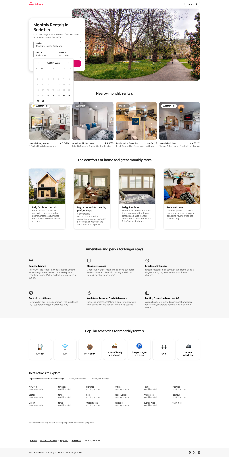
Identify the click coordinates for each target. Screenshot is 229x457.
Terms (59, 452)
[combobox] (57, 46)
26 (53, 95)
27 (59, 95)
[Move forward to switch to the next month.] (69, 63)
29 (69, 95)
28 (64, 95)
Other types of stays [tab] (100, 378)
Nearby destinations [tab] (77, 378)
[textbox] (45, 55)
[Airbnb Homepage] (36, 4)
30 (38, 101)
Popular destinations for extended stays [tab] (46, 378)
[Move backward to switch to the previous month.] (38, 63)
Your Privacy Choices (73, 452)
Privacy (51, 452)
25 (48, 95)
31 (43, 101)
